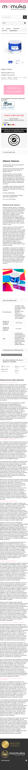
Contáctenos (23, 1)
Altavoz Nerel (4, 369)
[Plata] (11, 124)
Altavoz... (17, 370)
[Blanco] (6, 124)
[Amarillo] (3, 124)
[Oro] (9, 124)
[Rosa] (14, 124)
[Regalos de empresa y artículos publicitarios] (14, 8)
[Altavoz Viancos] (10, 62)
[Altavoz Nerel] (7, 366)
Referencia (4, 72)
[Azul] (5, 124)
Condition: (4, 75)
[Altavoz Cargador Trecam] (21, 367)
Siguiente (22, 62)
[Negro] (8, 124)
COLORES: (6, 123)
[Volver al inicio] (2, 29)
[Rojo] (13, 124)
